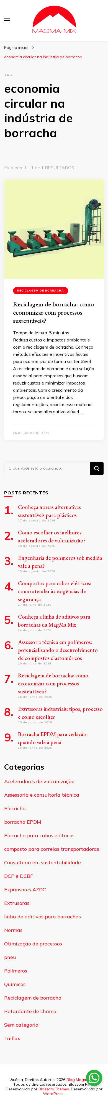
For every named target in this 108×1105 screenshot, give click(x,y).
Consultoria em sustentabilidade (42, 862)
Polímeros (15, 971)
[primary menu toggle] (7, 20)
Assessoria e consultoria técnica (41, 795)
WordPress (53, 1093)
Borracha (15, 808)
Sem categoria (21, 1025)
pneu (10, 957)
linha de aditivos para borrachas (42, 916)
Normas (13, 930)
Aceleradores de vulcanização (39, 781)
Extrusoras (16, 903)
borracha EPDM (22, 822)
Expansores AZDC (25, 889)
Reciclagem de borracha (40, 290)
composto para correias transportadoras (51, 849)
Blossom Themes (53, 1089)
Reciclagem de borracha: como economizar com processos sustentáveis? (53, 312)
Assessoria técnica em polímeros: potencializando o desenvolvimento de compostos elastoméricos (58, 650)
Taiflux (12, 1038)
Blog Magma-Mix (81, 1079)
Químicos (14, 984)
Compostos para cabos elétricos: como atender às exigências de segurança (54, 591)
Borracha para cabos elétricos (39, 835)
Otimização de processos (33, 943)
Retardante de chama (30, 1011)
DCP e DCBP (19, 876)
